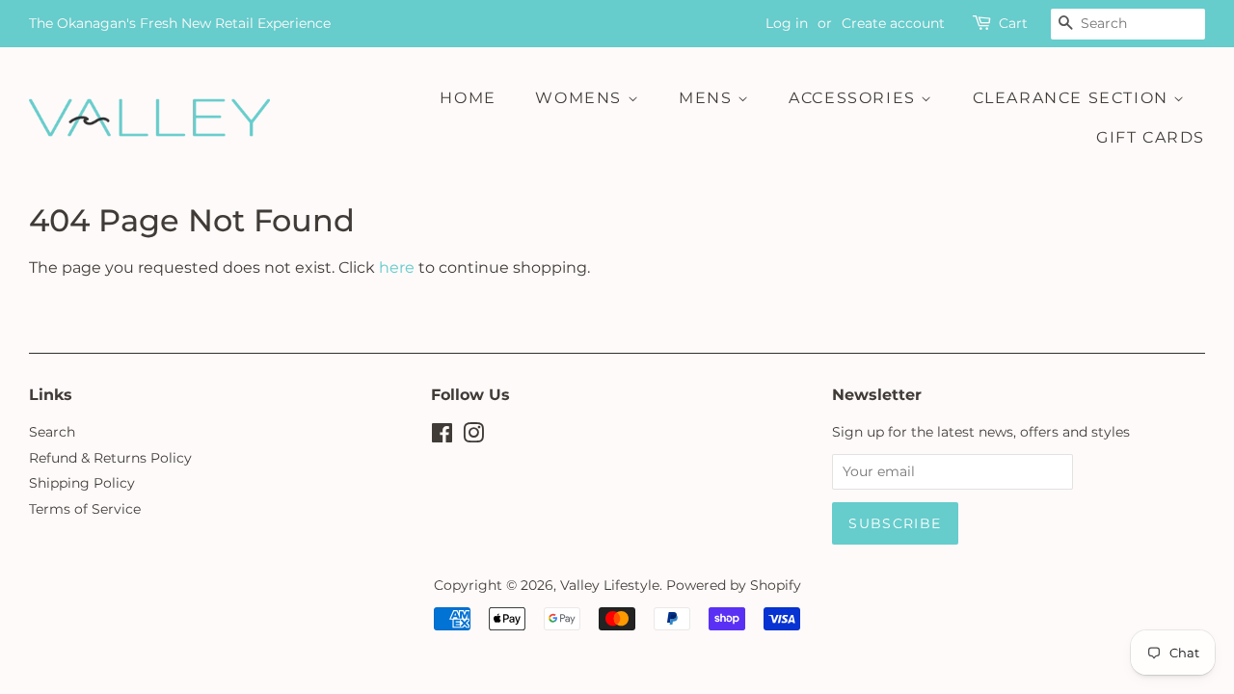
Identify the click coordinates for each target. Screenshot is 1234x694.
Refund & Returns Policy (110, 458)
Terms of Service (85, 509)
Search (52, 432)
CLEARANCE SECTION (1073, 98)
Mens (708, 98)
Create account (893, 23)
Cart (1013, 23)
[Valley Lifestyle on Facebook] (442, 436)
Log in (786, 23)
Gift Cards (1150, 137)
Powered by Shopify (733, 585)
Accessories (855, 98)
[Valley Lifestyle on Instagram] (473, 436)
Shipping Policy (82, 483)
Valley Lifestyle (609, 585)
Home (468, 98)
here (397, 267)
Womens (581, 98)
